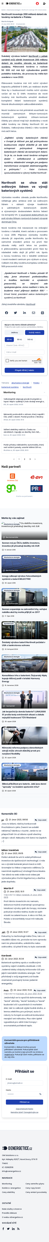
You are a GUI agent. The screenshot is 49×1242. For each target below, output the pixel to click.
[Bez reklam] (37, 3)
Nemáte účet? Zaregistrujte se (24, 1112)
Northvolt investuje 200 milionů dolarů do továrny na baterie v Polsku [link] (34, 10)
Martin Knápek (7, 22)
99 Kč (19, 339)
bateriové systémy (10, 387)
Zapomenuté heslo (24, 1109)
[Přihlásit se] (44, 3)
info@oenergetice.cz (11, 1171)
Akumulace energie (13, 10)
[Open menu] (3, 3)
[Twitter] (9, 1228)
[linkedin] (24, 312)
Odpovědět (42, 820)
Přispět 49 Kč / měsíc (24, 370)
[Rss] (19, 1228)
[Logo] (14, 4)
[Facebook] (4, 1228)
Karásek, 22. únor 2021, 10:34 (29, 994)
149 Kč (30, 339)
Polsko (36, 383)
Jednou (14, 332)
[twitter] (15, 312)
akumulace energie (20, 383)
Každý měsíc (35, 332)
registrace (9, 1054)
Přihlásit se (24, 1102)
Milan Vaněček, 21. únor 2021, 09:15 (23, 896)
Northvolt (30, 304)
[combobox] (24, 392)
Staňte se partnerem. (24, 496)
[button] (14, 459)
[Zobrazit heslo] (40, 1094)
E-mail (9, 1079)
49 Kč (9, 339)
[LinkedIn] (14, 1228)
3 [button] (30, 459)
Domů (3, 10)
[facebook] (6, 312)
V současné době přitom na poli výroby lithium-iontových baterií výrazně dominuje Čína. (24, 218)
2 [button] (24, 459)
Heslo (8, 1090)
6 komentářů (20, 24)
